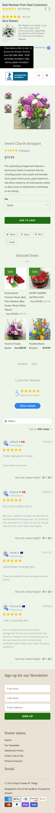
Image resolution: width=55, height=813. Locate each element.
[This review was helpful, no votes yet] (43, 477)
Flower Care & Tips (14, 755)
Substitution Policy (14, 750)
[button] (45, 8)
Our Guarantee (12, 745)
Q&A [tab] (34, 364)
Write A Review (27, 405)
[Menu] (38, 75)
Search (8, 740)
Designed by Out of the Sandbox (21, 789)
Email (12, 242)
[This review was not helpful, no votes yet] (49, 477)
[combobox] (40, 429)
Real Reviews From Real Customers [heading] (24, 5)
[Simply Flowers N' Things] (17, 78)
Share (26, 234)
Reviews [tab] (23, 364)
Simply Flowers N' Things (24, 783)
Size (6, 199)
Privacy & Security (13, 761)
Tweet (12, 234)
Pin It (40, 234)
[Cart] (46, 75)
